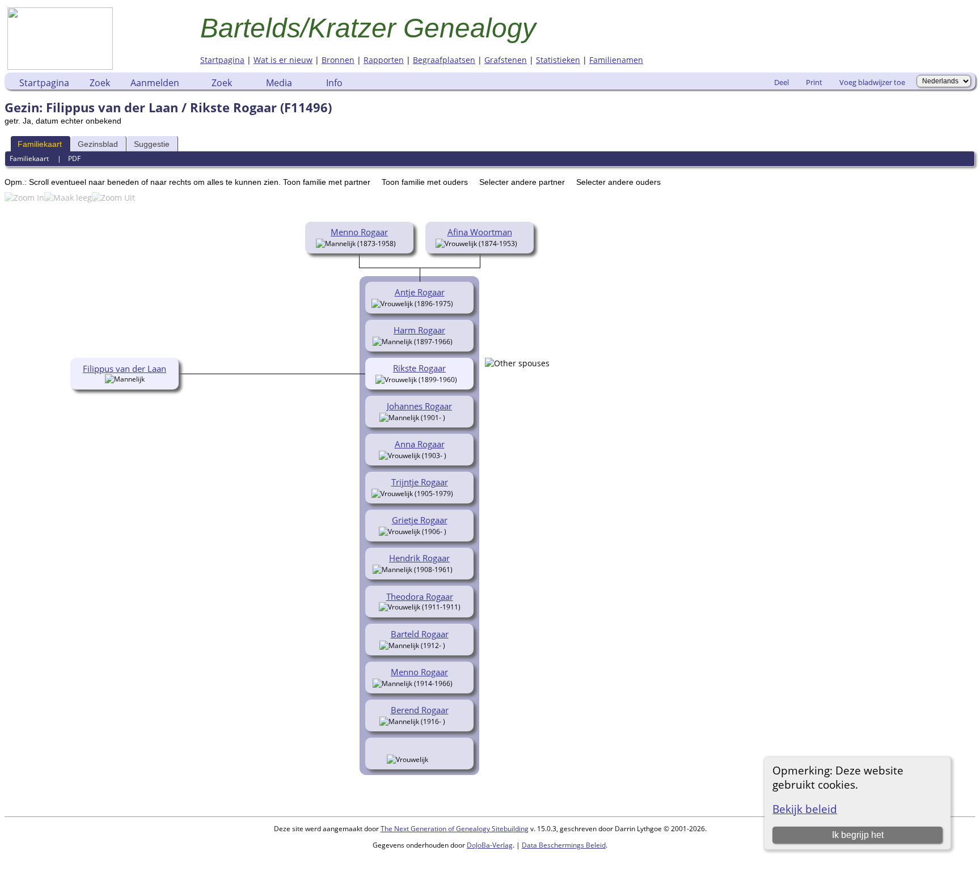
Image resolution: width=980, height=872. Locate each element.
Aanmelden (154, 83)
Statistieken (558, 59)
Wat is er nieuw (283, 59)
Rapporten (384, 59)
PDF (74, 158)
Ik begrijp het (858, 835)
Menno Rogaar (359, 232)
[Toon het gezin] (461, 302)
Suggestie (152, 144)
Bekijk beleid (804, 809)
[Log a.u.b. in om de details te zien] (434, 758)
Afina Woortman (479, 232)
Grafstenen (505, 59)
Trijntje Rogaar (419, 482)
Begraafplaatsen (444, 59)
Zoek (100, 83)
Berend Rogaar (420, 710)
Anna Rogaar (420, 444)
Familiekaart (40, 144)
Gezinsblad (98, 144)
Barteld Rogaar (420, 634)
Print (814, 82)
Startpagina (222, 59)
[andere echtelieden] (517, 363)
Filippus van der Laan (124, 368)
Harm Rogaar (419, 330)
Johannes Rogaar (419, 406)
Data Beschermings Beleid (564, 845)
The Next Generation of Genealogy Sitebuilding (455, 828)
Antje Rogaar (420, 292)
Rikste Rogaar (419, 368)
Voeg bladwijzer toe (872, 82)
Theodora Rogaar (419, 596)
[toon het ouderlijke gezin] (400, 242)
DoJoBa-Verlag (490, 845)
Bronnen (338, 59)
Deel (781, 82)
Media (279, 83)
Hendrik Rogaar (419, 558)
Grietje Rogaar (419, 520)
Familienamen (616, 59)
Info (334, 83)
